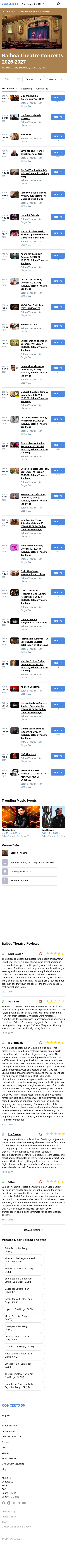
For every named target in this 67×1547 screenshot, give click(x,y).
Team (4, 1485)
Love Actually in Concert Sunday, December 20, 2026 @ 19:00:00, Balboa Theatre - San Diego (34, 708)
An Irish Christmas (31, 686)
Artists (5, 1447)
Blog (4, 1469)
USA (4, 11)
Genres (5, 1441)
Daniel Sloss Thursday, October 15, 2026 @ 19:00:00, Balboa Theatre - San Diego (34, 371)
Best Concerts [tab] (9, 88)
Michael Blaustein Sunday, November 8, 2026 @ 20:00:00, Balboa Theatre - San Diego (34, 396)
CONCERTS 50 (10, 3)
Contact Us (7, 1481)
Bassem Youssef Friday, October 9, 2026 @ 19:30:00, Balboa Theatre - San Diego (34, 499)
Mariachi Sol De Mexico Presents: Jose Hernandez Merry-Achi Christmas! (34, 234)
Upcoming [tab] (26, 88)
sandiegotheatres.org (22, 871)
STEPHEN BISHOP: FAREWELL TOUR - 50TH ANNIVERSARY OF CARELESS (33, 775)
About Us (6, 1477)
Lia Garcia (14, 1134)
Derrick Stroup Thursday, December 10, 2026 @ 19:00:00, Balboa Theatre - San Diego (34, 345)
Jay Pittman (15, 1043)
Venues (6, 1452)
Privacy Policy (9, 1516)
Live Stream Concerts (13, 1463)
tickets (58, 97)
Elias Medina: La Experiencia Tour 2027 (32, 97)
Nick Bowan (15, 954)
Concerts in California (18, 11)
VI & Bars (13, 1001)
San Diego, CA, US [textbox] (31, 3)
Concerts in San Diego (40, 11)
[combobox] (33, 4)
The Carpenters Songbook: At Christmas (34, 621)
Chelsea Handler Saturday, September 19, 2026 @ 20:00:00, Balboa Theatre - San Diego (35, 473)
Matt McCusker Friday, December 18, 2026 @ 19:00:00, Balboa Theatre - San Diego (34, 666)
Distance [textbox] (51, 79)
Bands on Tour (9, 1425)
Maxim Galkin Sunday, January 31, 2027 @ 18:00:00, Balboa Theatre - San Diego (34, 733)
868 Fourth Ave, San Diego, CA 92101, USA (24, 67)
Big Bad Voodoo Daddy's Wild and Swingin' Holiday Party (35, 173)
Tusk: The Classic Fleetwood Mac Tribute (33, 573)
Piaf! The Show (28, 754)
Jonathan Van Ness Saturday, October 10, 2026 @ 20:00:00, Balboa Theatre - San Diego (33, 524)
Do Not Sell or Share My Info (16, 1526)
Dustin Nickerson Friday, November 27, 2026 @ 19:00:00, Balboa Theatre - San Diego (34, 422)
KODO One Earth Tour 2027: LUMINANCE (32, 307)
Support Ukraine (10, 1496)
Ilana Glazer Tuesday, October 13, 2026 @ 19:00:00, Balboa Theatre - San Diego (34, 550)
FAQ (4, 1489)
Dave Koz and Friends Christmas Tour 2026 (32, 152)
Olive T (12, 1182)
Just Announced (10, 1431)
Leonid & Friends (30, 215)
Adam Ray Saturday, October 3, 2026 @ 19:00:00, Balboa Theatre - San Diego (34, 258)
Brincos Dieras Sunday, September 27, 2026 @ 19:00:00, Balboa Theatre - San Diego (34, 448)
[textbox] (8, 1415)
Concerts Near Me (11, 1436)
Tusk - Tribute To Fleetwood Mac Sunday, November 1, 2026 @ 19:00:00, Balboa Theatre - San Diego (34, 597)
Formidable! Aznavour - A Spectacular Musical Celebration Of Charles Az (34, 641)
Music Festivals (10, 1458)
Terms (5, 1521)
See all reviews (32, 1230)
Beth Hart (26, 134)
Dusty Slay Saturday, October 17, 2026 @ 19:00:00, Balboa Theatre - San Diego (34, 284)
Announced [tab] (42, 88)
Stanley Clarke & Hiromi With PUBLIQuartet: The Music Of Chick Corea (33, 195)
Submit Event (9, 1492)
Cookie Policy (8, 1511)
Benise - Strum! (29, 324)
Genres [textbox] (29, 79)
